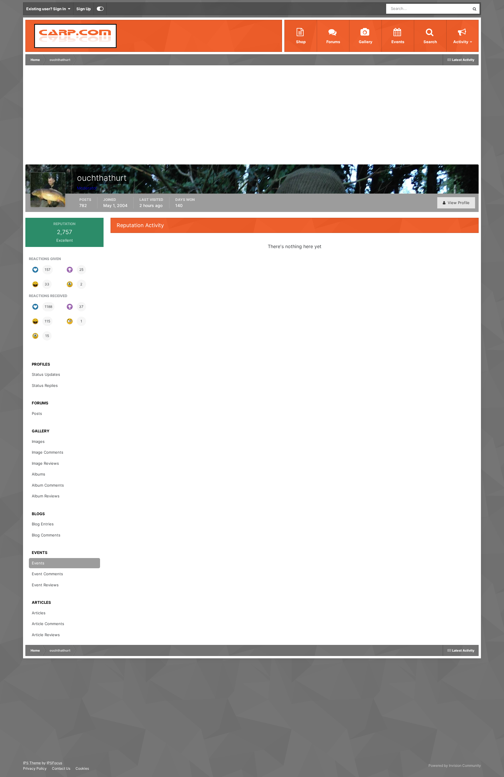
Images (38, 441)
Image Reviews (45, 463)
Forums (333, 41)
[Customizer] (100, 9)
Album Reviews (46, 496)
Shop (301, 41)
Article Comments (48, 623)
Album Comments (48, 485)
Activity (460, 41)
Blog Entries (43, 524)
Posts (37, 413)
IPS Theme (32, 763)
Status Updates (449, 8)
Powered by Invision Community (454, 765)
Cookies (82, 768)
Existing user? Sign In (47, 8)
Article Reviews (46, 634)
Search (430, 41)
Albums (38, 474)
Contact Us (61, 768)
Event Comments (47, 573)
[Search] (475, 9)
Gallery (365, 41)
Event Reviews (45, 585)
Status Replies (45, 385)
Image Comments (47, 452)
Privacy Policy (35, 768)
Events (397, 41)
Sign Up (83, 8)
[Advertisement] (133, 116)
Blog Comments (46, 535)
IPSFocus (54, 763)
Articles (39, 613)
